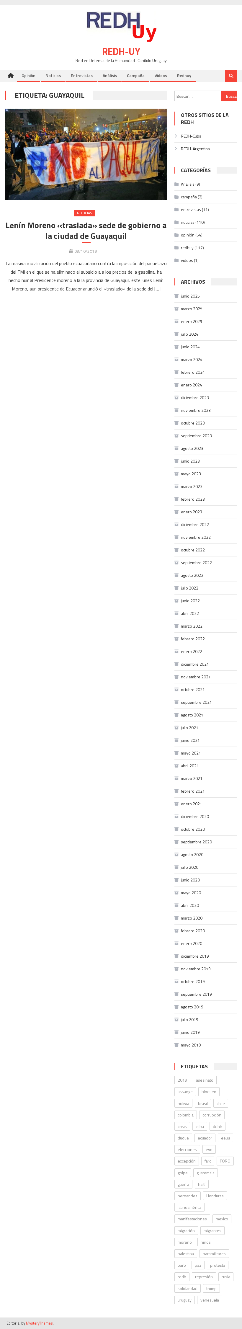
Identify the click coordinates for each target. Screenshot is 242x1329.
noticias (84, 213)
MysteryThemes (39, 1323)
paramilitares (214, 1253)
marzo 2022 (191, 626)
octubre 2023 (193, 423)
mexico (222, 1219)
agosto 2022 (192, 575)
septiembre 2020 (196, 842)
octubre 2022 (193, 550)
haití (201, 1184)
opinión (187, 235)
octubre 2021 (193, 689)
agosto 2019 (192, 1007)
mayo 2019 (191, 1045)
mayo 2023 (191, 474)
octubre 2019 (193, 981)
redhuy (187, 247)
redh (182, 1277)
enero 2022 (191, 651)
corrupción (211, 1115)
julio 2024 (189, 334)
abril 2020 (190, 905)
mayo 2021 (191, 753)
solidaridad (187, 1288)
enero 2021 (191, 804)
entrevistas (191, 209)
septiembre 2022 (196, 562)
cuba (200, 1126)
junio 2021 (190, 740)
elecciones (187, 1149)
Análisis (110, 75)
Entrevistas (82, 75)
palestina (186, 1253)
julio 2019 (189, 1019)
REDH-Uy (121, 51)
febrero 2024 (193, 372)
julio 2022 (189, 588)
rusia (226, 1277)
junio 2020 (190, 880)
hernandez (187, 1196)
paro (182, 1265)
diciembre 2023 (195, 397)
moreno (185, 1242)
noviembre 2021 (196, 677)
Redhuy (184, 75)
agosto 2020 (192, 854)
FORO (225, 1161)
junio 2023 (190, 461)
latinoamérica (189, 1207)
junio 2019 (190, 1032)
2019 (182, 1080)
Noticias (53, 75)
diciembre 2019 (195, 956)
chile (221, 1103)
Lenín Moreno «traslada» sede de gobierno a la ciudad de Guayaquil (86, 230)
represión (204, 1277)
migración (186, 1230)
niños (206, 1242)
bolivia (183, 1103)
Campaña (136, 75)
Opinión (28, 75)
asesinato (204, 1080)
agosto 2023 (192, 448)
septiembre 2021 (196, 702)
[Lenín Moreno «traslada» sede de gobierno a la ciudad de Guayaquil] (86, 154)
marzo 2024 (191, 359)
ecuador (205, 1138)
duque (183, 1138)
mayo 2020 (191, 892)
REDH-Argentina (195, 149)
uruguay (185, 1300)
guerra (183, 1184)
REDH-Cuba (191, 136)
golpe (183, 1173)
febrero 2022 (193, 639)
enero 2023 (191, 512)
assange (185, 1091)
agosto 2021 (192, 715)
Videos (161, 75)
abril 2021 (190, 766)
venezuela (209, 1300)
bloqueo (209, 1091)
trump (211, 1288)
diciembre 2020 (195, 816)
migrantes (212, 1230)
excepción (187, 1161)
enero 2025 (191, 321)
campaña (189, 197)
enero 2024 (191, 385)
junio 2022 (190, 600)
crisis (182, 1126)
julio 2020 (189, 867)
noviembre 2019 (196, 969)
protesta (217, 1265)
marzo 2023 (191, 486)
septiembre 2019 (196, 994)
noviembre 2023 (196, 410)
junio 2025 (190, 296)
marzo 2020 (191, 918)
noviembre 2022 (196, 537)
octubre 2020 (193, 829)
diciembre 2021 (195, 664)
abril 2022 (190, 613)
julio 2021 (189, 727)
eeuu (225, 1138)
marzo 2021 (191, 778)
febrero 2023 (193, 499)
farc (208, 1161)
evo (209, 1149)
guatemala (206, 1173)
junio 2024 (190, 347)
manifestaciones (192, 1219)
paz (198, 1265)
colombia (186, 1115)
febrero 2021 (193, 791)
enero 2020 (191, 943)
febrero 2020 (193, 931)
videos (187, 260)
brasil (203, 1103)
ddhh (217, 1126)
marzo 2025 (191, 309)
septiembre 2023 (196, 435)
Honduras (215, 1196)
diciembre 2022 (195, 524)
